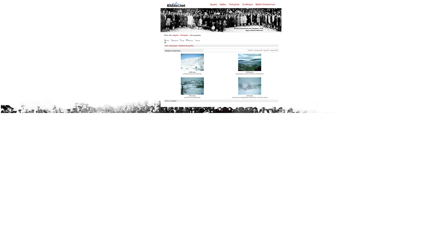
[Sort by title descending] (252, 50)
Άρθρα (223, 4)
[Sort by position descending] (276, 50)
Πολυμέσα (234, 4)
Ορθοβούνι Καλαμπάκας (186, 45)
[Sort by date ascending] (267, 50)
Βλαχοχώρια (173, 45)
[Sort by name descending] (261, 50)
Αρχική (214, 4)
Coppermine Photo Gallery (224, 110)
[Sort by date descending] (268, 50)
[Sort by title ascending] (250, 50)
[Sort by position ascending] (275, 50)
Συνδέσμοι (247, 4)
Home (166, 45)
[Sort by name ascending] (260, 50)
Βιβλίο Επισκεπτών (265, 4)
